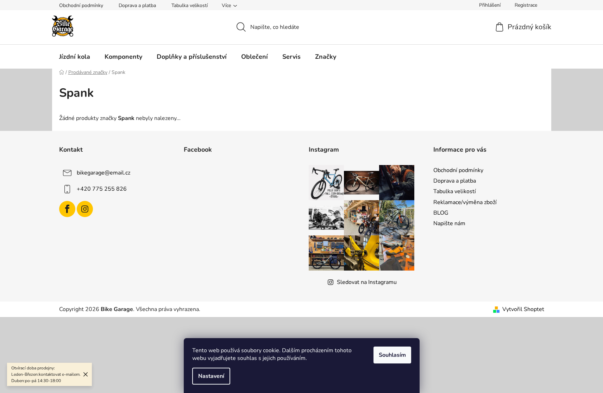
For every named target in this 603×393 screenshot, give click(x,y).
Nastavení (211, 376)
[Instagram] (85, 209)
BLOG (440, 213)
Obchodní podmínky (81, 5)
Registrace (526, 5)
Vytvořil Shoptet (523, 309)
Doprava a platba (137, 5)
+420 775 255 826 (102, 189)
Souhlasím (392, 355)
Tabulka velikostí (189, 5)
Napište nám (449, 223)
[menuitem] (74, 57)
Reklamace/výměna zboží (465, 202)
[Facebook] (67, 209)
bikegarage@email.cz (103, 173)
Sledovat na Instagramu (367, 282)
